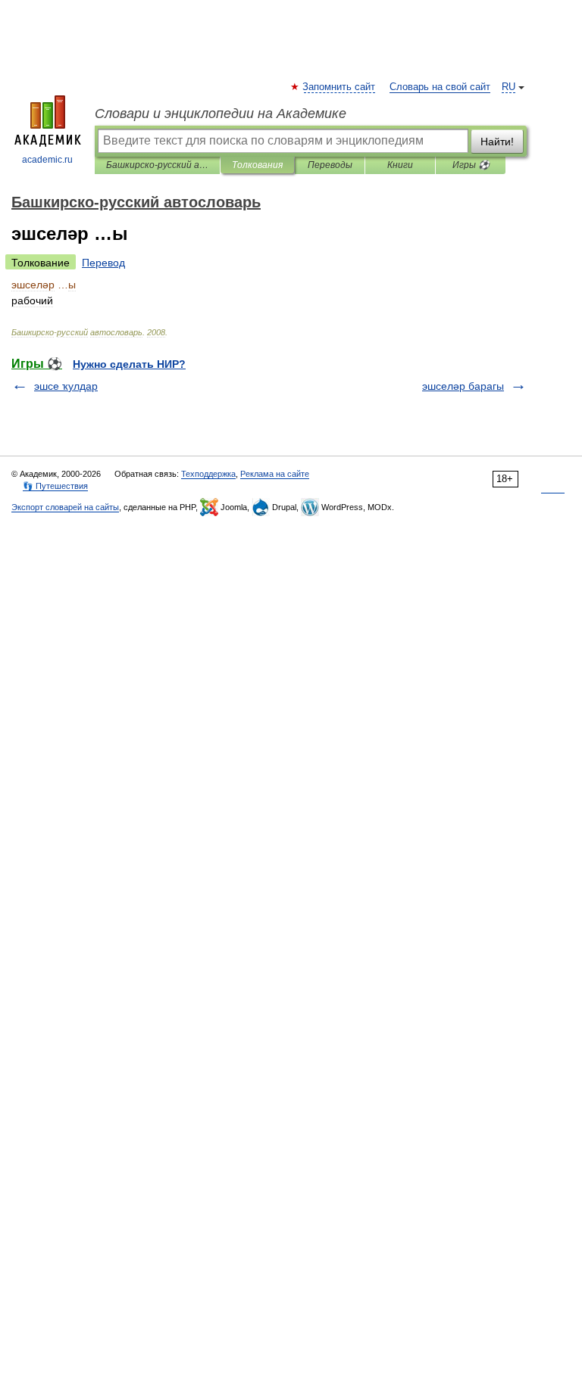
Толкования (257, 165)
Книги (400, 165)
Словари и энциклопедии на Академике (220, 113)
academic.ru (47, 159)
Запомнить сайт (339, 87)
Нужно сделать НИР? (129, 364)
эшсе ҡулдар (66, 386)
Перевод (103, 263)
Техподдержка (208, 473)
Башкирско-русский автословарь (157, 165)
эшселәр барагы (463, 386)
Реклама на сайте (274, 473)
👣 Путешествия (55, 485)
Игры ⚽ (471, 165)
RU (508, 87)
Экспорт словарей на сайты (65, 507)
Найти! (497, 141)
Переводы (330, 165)
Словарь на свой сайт (440, 87)
